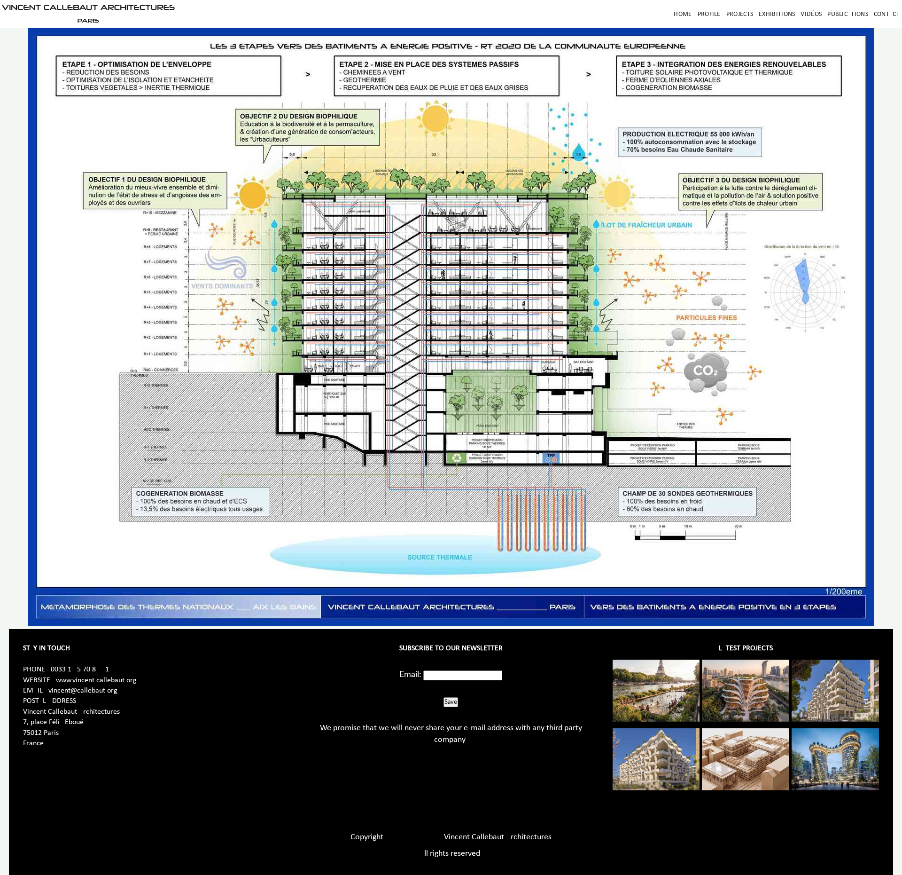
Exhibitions (777, 14)
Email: (410, 674)
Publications (847, 14)
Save (450, 702)
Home (683, 14)
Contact (887, 14)
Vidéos (811, 14)
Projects (739, 14)
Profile (709, 14)
